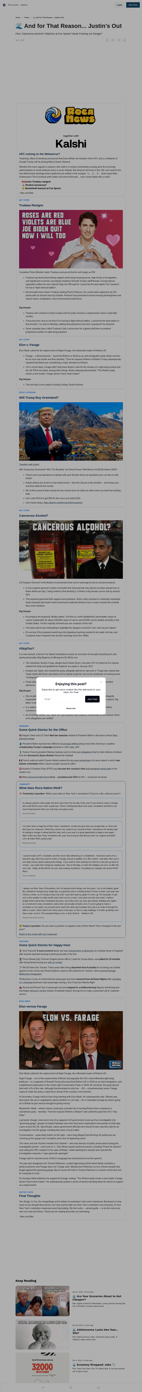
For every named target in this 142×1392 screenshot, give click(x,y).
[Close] (101, 682)
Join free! (92, 699)
